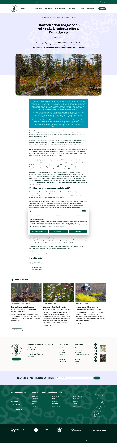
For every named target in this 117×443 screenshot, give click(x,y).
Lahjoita (102, 8)
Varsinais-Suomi (77, 406)
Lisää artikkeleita (17, 330)
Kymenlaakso (55, 396)
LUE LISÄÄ (13, 324)
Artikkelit (14, 303)
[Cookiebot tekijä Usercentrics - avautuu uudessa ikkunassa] (81, 211)
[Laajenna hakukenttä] (30, 9)
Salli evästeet (78, 231)
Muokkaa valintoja (57, 231)
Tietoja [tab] (78, 215)
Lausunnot (20, 303)
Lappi (53, 398)
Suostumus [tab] (38, 215)
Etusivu (41, 17)
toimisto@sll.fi (31, 356)
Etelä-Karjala (35, 398)
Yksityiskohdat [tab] (58, 215)
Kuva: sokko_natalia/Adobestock (99, 93)
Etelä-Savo (35, 401)
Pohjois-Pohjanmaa (77, 396)
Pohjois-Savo (76, 398)
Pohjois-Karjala (56, 406)
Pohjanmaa (55, 403)
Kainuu (33, 403)
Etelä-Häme (35, 396)
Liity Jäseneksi (17, 409)
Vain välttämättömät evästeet (39, 231)
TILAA (96, 378)
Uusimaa (75, 403)
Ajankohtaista (47, 17)
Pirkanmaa (54, 401)
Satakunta (75, 401)
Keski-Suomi (35, 406)
